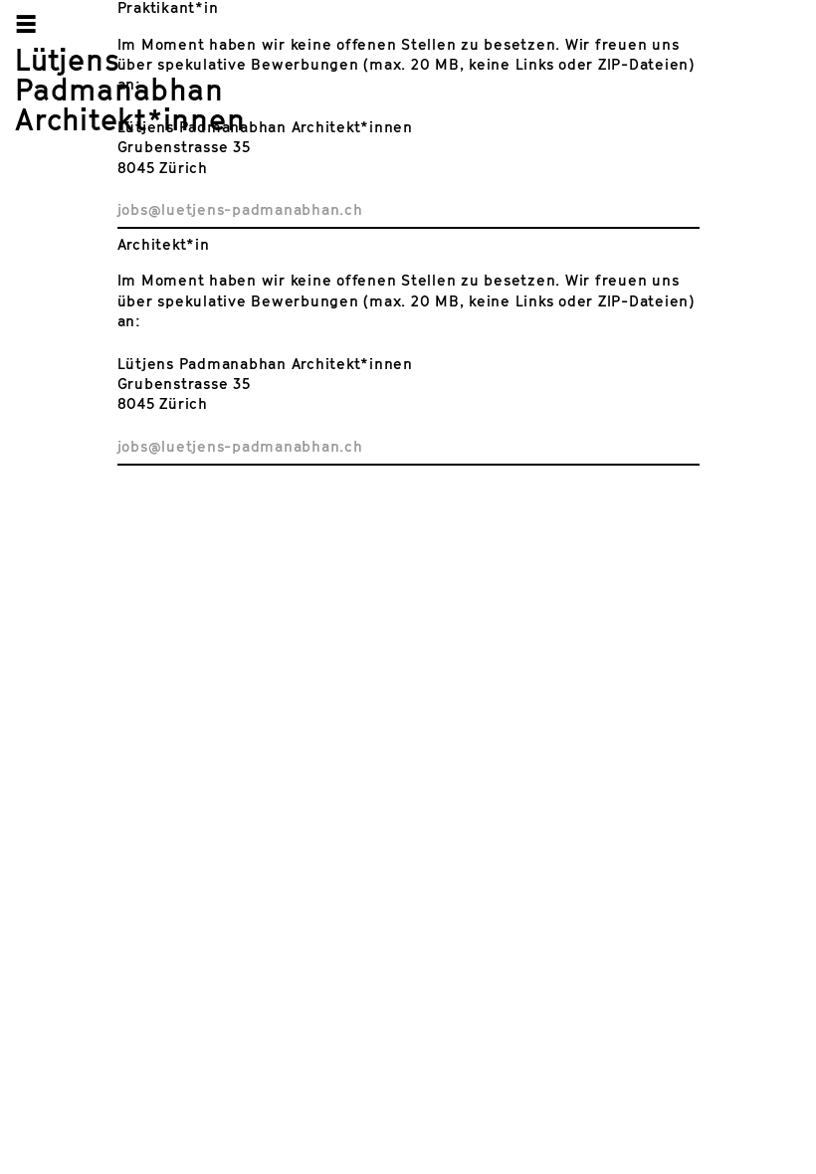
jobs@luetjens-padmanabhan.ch (240, 209)
